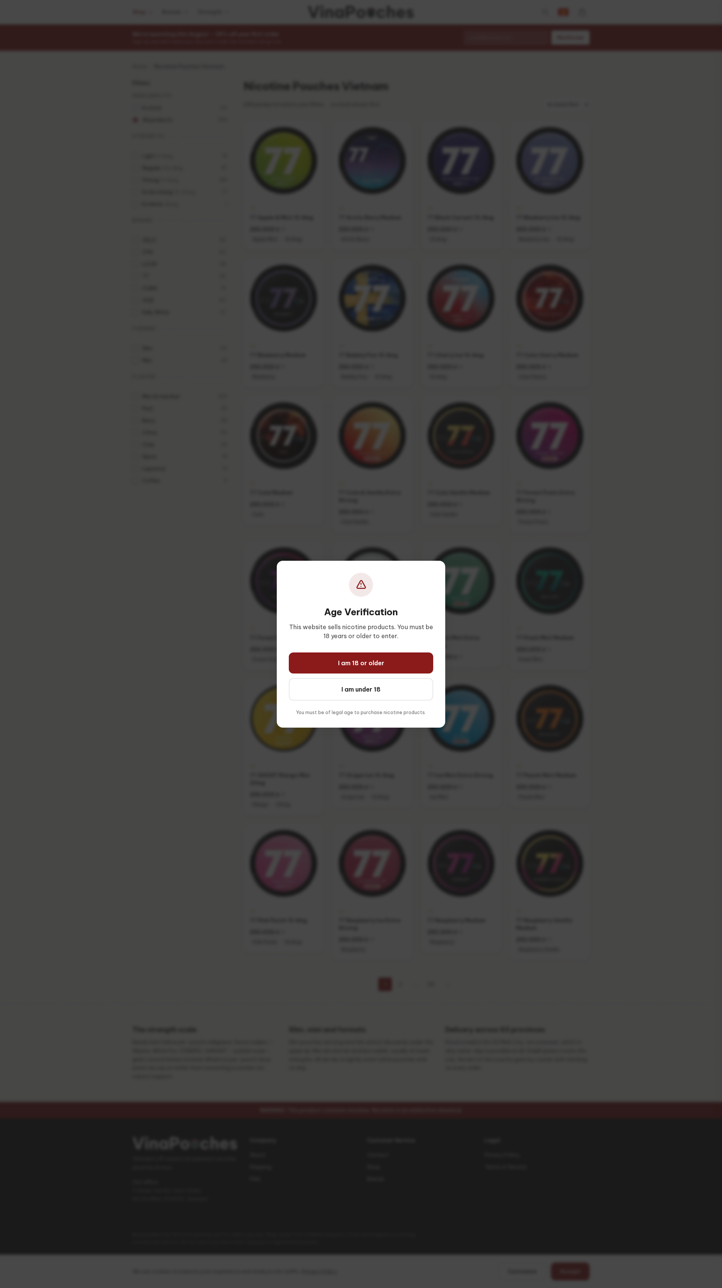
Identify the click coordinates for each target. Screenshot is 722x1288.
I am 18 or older (361, 663)
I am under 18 (361, 689)
